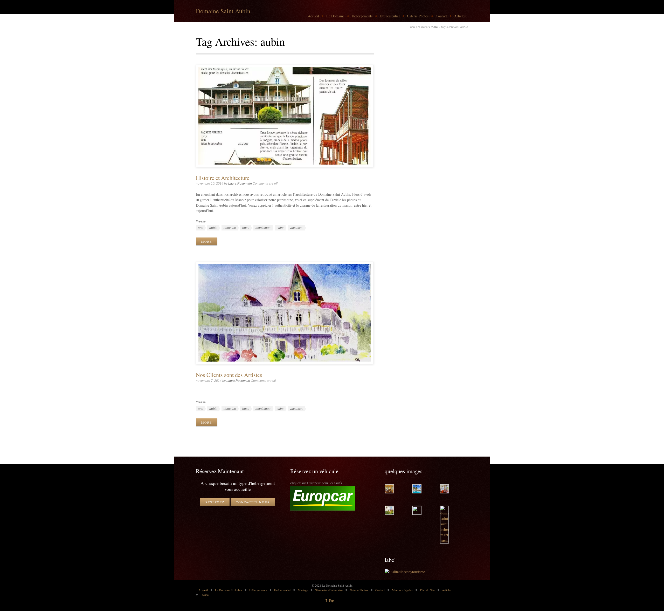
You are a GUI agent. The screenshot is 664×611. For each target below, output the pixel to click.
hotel (245, 228)
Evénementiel (390, 15)
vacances (296, 228)
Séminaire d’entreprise (329, 590)
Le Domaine (335, 15)
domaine (230, 228)
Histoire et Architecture (223, 177)
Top (331, 600)
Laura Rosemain (240, 183)
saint (280, 228)
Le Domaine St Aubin (228, 590)
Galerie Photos (417, 15)
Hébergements (362, 15)
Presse (201, 221)
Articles (460, 15)
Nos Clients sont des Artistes (229, 374)
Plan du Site (427, 590)
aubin (213, 228)
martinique (263, 228)
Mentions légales (402, 590)
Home (433, 27)
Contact (441, 15)
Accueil (313, 15)
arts (200, 228)
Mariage (303, 590)
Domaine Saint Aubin (223, 11)
